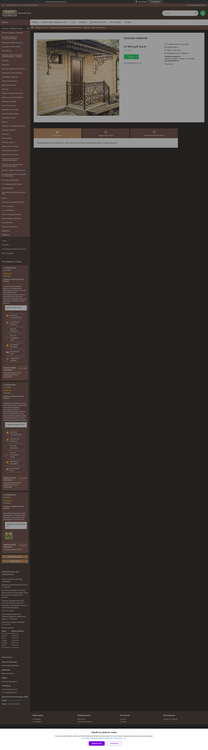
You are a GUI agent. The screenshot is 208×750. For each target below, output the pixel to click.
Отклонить (114, 743)
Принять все (97, 743)
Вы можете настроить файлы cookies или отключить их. (103, 738)
